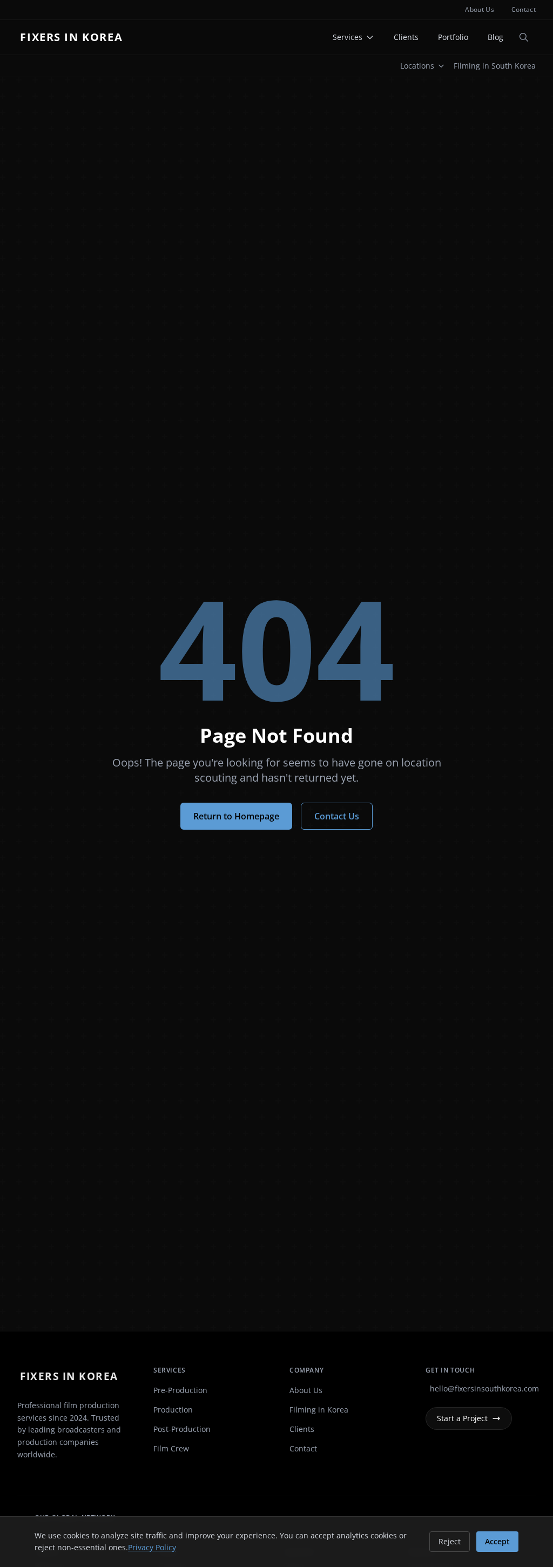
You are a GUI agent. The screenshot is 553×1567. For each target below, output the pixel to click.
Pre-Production (180, 1390)
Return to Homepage (236, 816)
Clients (406, 37)
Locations (417, 65)
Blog (495, 37)
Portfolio (453, 37)
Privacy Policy (152, 1547)
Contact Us (336, 816)
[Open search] (524, 37)
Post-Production (182, 1429)
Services (347, 37)
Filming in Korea (318, 1409)
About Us (479, 9)
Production (173, 1409)
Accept (497, 1541)
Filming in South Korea (495, 65)
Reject (450, 1541)
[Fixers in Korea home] (74, 37)
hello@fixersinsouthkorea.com (483, 1388)
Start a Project (462, 1418)
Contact (523, 9)
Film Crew (171, 1448)
